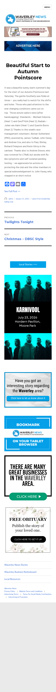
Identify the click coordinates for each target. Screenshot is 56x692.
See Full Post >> (12, 191)
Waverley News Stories (16, 565)
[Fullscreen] (49, 357)
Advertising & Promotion (18, 597)
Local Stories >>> (28, 264)
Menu (47, 7)
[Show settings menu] (43, 357)
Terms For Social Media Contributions (37, 594)
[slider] (25, 357)
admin (11, 199)
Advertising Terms (11, 594)
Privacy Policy (9, 591)
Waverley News (10, 588)
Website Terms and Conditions (31, 591)
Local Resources (12, 579)
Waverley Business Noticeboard (20, 572)
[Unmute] (38, 357)
